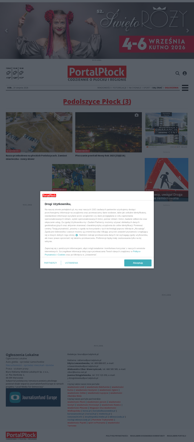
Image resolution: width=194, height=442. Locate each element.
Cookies (61, 254)
